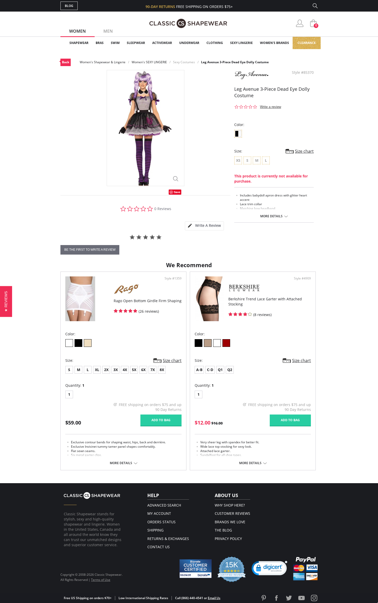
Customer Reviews (232, 513)
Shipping (155, 530)
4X (125, 369)
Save (177, 192)
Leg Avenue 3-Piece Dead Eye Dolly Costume (235, 62)
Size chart (304, 151)
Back (65, 62)
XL (97, 369)
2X (106, 369)
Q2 (229, 369)
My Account (159, 513)
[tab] (204, 225)
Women (77, 31)
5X (134, 369)
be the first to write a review (89, 249)
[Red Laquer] (226, 343)
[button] (269, 569)
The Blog (223, 530)
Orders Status (161, 521)
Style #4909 (302, 278)
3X (115, 369)
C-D (210, 369)
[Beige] (88, 343)
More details (271, 216)
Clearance (307, 43)
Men (108, 31)
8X (162, 369)
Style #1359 (173, 278)
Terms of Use (100, 580)
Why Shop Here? (230, 505)
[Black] (78, 343)
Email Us (214, 598)
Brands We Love (230, 521)
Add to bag (160, 420)
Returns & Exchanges (168, 538)
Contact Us (158, 546)
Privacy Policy (228, 538)
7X (152, 369)
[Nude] (208, 343)
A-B (199, 369)
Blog (69, 6)
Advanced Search (164, 505)
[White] (69, 343)
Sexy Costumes (184, 62)
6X (143, 369)
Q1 (220, 369)
